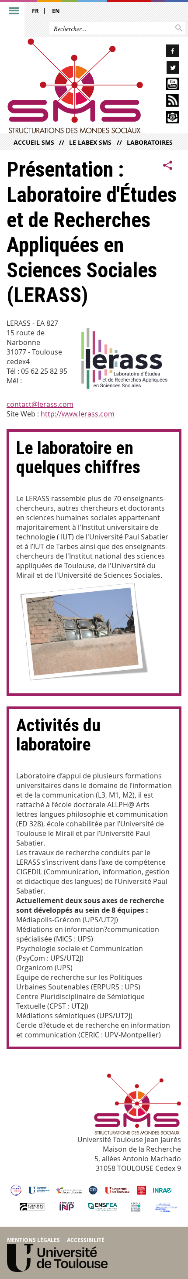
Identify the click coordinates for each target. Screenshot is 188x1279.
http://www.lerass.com (78, 414)
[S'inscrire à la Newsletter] (164, 118)
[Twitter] (164, 68)
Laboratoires (149, 142)
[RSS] (164, 101)
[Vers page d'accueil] (75, 85)
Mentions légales (33, 1240)
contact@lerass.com (40, 404)
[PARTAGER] (168, 165)
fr (35, 11)
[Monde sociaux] (164, 85)
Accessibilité (85, 1240)
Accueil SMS (34, 142)
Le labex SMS (90, 142)
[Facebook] (164, 52)
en (56, 11)
